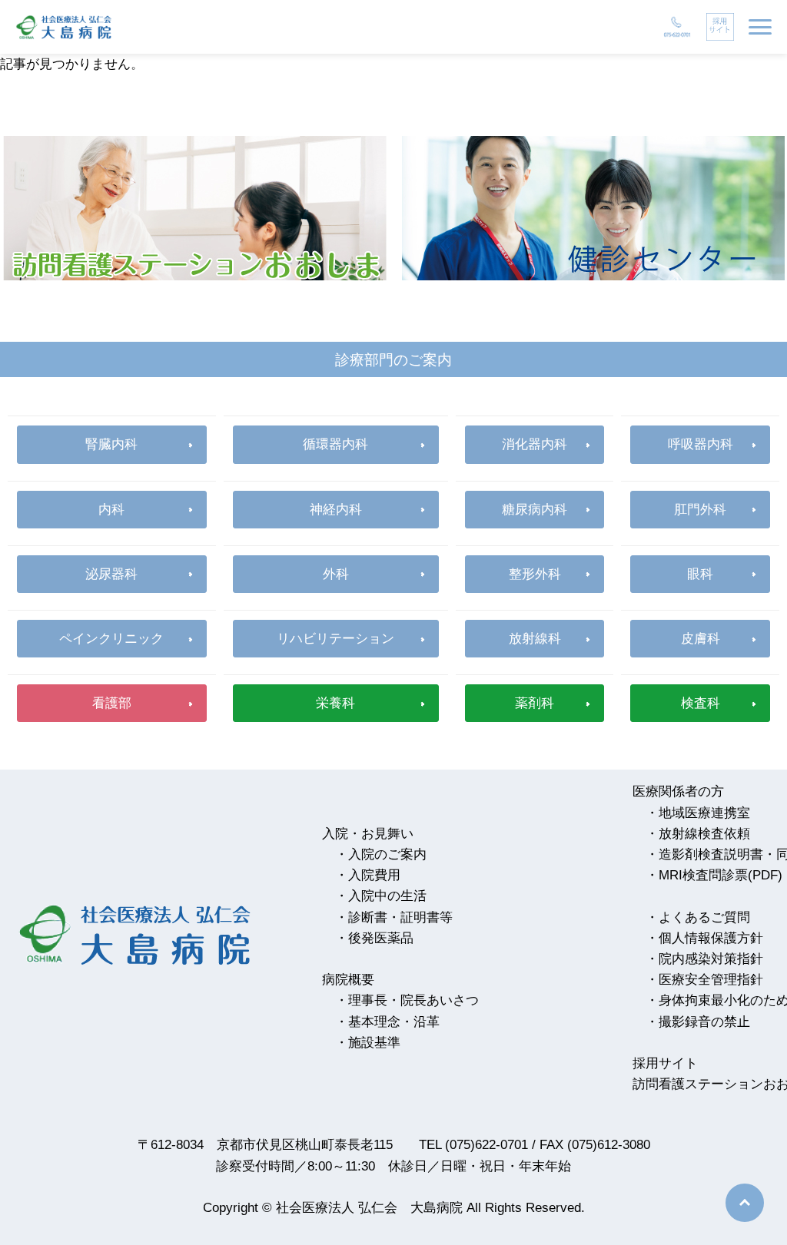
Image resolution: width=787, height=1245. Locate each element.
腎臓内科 (111, 444)
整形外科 (535, 574)
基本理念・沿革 (394, 1022)
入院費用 (374, 875)
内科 (111, 509)
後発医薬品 (380, 938)
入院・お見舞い (367, 833)
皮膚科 (700, 638)
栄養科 (335, 703)
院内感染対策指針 (711, 959)
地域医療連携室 (704, 813)
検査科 (700, 703)
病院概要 (348, 979)
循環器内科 (335, 444)
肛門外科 (700, 509)
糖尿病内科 (534, 509)
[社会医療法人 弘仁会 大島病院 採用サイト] (720, 27)
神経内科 (336, 509)
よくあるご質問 (704, 917)
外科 (336, 574)
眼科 (700, 574)
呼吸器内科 (700, 444)
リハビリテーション (335, 638)
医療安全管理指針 (711, 979)
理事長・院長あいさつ (413, 1000)
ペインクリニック (111, 638)
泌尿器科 (111, 574)
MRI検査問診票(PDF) (720, 875)
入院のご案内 (387, 854)
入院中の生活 (387, 896)
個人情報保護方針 (711, 938)
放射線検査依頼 (704, 833)
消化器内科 (534, 444)
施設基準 (374, 1042)
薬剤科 (534, 703)
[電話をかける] (677, 27)
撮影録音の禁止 (704, 1022)
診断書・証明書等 (400, 917)
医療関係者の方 (678, 791)
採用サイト (665, 1063)
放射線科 (535, 638)
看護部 (111, 703)
